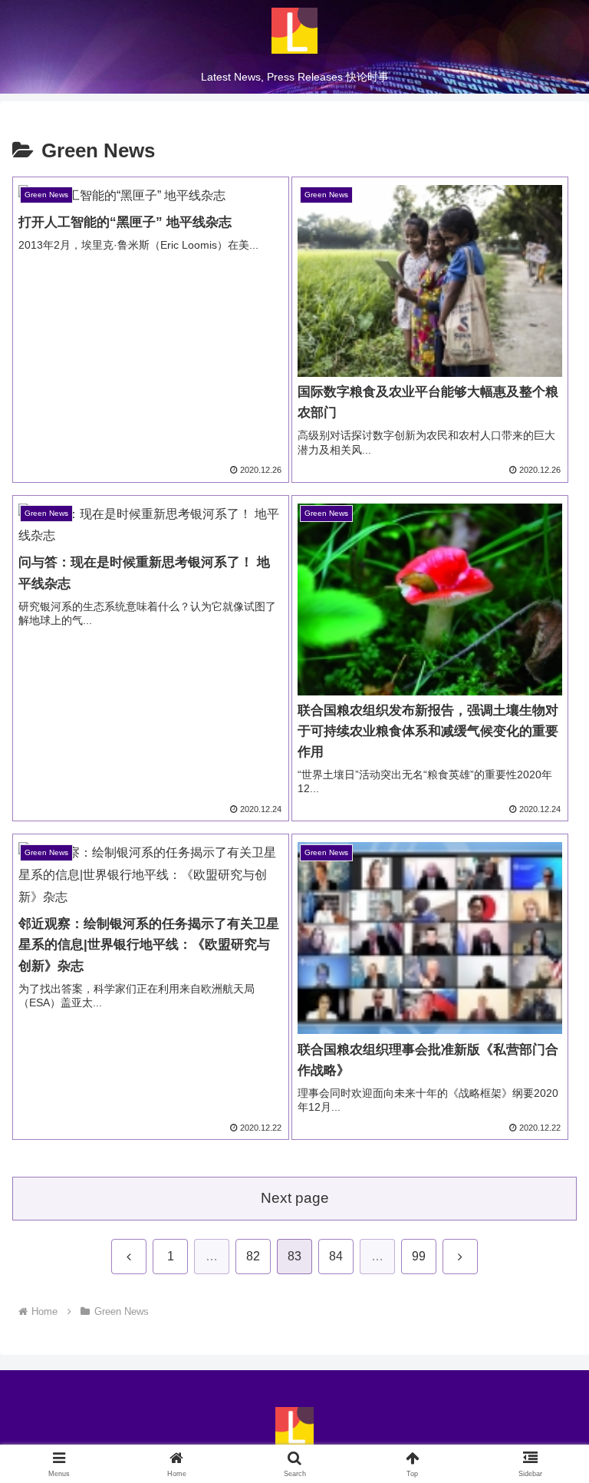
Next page (295, 1198)
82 (253, 1256)
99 (419, 1256)
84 (336, 1256)
